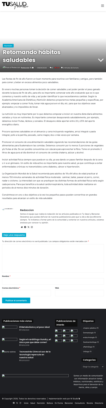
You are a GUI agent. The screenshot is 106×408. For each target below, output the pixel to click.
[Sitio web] (21, 227)
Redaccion (25, 68)
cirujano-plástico (91, 328)
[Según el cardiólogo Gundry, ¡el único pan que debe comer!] (9, 343)
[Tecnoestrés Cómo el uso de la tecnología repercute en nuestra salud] (9, 355)
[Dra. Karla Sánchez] (66, 336)
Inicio (26, 403)
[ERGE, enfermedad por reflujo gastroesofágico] (74, 331)
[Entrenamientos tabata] (74, 341)
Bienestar (69, 403)
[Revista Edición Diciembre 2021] (74, 336)
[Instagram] (31, 227)
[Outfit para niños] (58, 331)
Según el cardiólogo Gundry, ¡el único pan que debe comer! (35, 341)
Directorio (99, 403)
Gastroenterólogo (91, 342)
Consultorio (80, 403)
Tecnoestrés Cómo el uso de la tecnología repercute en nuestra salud (35, 354)
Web (57, 288)
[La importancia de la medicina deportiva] (66, 341)
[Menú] (102, 6)
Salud (32, 403)
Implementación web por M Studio (63, 398)
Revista (90, 403)
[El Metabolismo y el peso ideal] (9, 331)
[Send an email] (33, 68)
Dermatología (89, 333)
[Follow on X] (31, 68)
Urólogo (87, 351)
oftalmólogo (89, 347)
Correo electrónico (11, 288)
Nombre (6, 276)
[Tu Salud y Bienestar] (15, 5)
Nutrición (8, 46)
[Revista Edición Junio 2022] (58, 336)
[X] (28, 227)
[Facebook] (25, 227)
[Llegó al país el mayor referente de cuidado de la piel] (66, 331)
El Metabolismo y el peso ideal (34, 327)
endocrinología (90, 337)
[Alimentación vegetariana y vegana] (58, 341)
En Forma (59, 403)
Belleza (50, 403)
